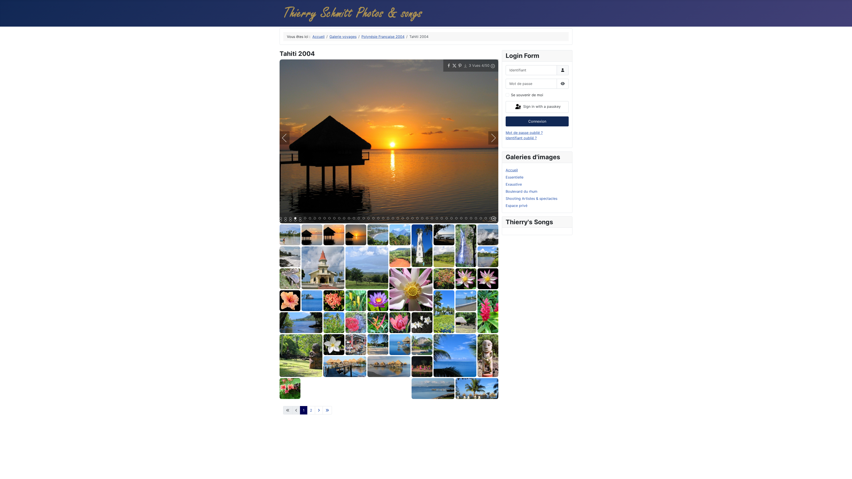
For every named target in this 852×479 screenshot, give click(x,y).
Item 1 (286, 218)
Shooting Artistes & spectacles (531, 198)
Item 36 (457, 218)
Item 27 (413, 218)
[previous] (287, 138)
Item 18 (369, 218)
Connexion (537, 121)
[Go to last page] (327, 410)
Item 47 (291, 221)
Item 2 (291, 218)
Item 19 (374, 218)
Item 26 (408, 218)
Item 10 (330, 218)
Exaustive (514, 184)
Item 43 (491, 218)
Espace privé (516, 205)
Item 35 (452, 218)
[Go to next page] (319, 410)
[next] (490, 138)
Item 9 (325, 218)
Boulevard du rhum (521, 191)
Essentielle (514, 177)
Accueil (512, 170)
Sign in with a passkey (541, 106)
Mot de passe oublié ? (524, 132)
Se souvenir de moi (527, 95)
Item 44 (496, 218)
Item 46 (286, 221)
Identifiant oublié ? (521, 138)
